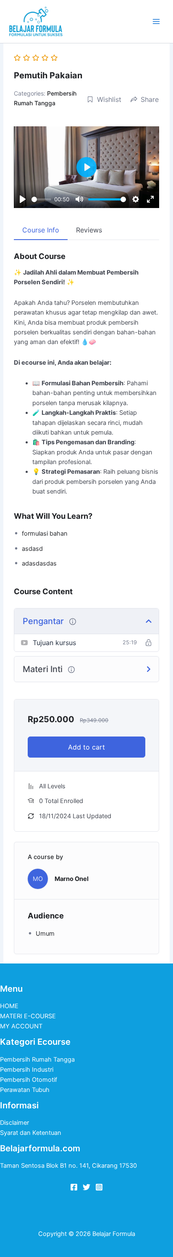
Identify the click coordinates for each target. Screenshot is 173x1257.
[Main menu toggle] (156, 21)
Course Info (40, 230)
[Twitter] (86, 1187)
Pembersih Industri (26, 1069)
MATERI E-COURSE (28, 1016)
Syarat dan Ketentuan (30, 1133)
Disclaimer (14, 1122)
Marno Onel (72, 879)
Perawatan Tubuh (25, 1090)
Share (150, 99)
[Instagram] (99, 1187)
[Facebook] (74, 1187)
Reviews (89, 230)
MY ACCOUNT (21, 1026)
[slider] (41, 199)
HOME (9, 1006)
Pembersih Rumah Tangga (37, 1059)
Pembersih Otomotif (28, 1080)
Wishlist (109, 99)
